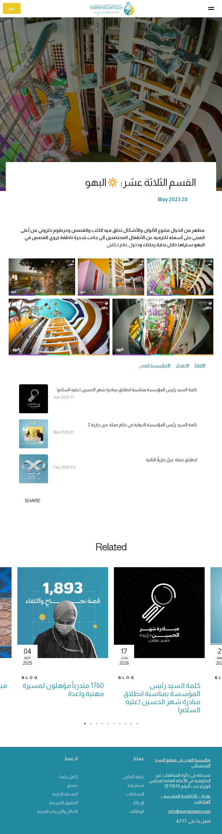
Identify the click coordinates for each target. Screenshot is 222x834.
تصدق (72, 785)
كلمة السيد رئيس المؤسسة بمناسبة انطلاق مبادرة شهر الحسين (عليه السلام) (127, 389)
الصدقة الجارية (65, 793)
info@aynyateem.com (189, 811)
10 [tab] (140, 725)
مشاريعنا (136, 785)
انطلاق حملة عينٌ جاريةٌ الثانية (171, 459)
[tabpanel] (159, 644)
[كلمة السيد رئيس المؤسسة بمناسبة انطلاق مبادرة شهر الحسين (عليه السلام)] (33, 411)
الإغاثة (138, 802)
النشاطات (135, 793)
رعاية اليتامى (133, 776)
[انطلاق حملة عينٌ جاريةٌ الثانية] (33, 481)
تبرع (12, 8)
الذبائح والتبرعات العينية (57, 811)
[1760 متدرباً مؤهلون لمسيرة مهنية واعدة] (62, 617)
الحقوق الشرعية (63, 802)
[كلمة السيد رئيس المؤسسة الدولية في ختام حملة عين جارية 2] (33, 446)
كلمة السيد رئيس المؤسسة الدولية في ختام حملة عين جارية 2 (142, 424)
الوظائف (136, 811)
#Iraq (200, 365)
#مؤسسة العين (155, 365)
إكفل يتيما (69, 776)
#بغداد (182, 365)
